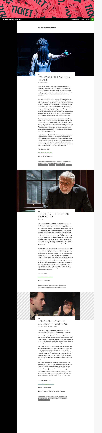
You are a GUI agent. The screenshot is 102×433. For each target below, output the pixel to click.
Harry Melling (63, 396)
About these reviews (74, 19)
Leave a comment (53, 326)
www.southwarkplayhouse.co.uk (46, 384)
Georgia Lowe (53, 161)
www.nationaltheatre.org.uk (45, 152)
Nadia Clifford (67, 161)
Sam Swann (51, 165)
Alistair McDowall (43, 161)
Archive (88, 19)
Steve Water (63, 287)
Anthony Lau (42, 396)
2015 (39, 74)
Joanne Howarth (43, 398)
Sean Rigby (68, 165)
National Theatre (43, 163)
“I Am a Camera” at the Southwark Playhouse (53, 322)
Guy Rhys (60, 161)
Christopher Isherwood (52, 396)
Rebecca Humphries (60, 163)
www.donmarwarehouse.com (45, 276)
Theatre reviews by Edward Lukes (12, 19)
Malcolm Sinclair (54, 285)
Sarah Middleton (60, 165)
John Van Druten (52, 398)
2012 (39, 318)
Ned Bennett (51, 163)
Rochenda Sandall (43, 165)
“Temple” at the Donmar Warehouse (53, 215)
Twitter (82, 19)
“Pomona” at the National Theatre (54, 78)
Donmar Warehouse (43, 285)
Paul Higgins (63, 285)
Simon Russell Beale (53, 287)
